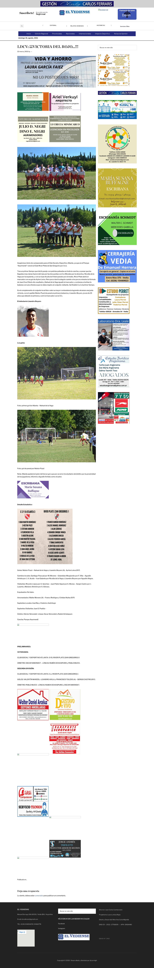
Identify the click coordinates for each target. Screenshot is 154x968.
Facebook (61, 923)
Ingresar (41, 14)
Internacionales (85, 34)
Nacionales (70, 34)
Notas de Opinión (120, 34)
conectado (39, 896)
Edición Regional (41, 34)
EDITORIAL (53, 25)
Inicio (29, 34)
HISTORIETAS (101, 25)
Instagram (61, 928)
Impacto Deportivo (102, 34)
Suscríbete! (26, 13)
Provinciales (57, 34)
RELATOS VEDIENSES (77, 26)
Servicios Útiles (124, 26)
